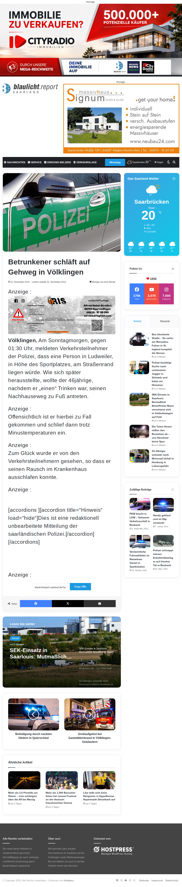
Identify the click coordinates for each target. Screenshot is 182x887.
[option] (62, 652)
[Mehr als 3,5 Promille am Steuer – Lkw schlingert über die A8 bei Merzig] (24, 780)
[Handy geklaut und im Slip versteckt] (163, 505)
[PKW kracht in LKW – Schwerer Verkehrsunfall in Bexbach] (140, 504)
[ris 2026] (61, 332)
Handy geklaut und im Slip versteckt (162, 519)
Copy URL (80, 586)
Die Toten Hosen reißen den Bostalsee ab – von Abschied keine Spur (39, 657)
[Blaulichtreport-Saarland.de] (30, 89)
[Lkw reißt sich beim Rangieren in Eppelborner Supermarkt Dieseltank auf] (99, 780)
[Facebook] (36, 603)
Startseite (144, 880)
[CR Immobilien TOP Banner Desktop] (91, 40)
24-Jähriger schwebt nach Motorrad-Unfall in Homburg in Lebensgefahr (163, 458)
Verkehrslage (86, 162)
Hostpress (69, 880)
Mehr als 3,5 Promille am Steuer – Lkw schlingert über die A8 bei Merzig (23, 796)
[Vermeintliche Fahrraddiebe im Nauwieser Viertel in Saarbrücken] (140, 541)
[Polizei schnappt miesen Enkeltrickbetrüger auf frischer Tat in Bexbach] (163, 541)
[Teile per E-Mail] (100, 603)
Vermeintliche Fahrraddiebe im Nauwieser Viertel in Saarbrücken (139, 559)
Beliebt (137, 321)
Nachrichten (15, 162)
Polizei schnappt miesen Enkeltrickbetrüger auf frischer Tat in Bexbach (163, 558)
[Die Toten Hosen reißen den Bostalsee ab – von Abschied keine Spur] (139, 431)
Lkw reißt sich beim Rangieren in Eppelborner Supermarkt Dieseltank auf (99, 796)
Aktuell (15, 639)
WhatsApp (115, 162)
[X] (68, 603)
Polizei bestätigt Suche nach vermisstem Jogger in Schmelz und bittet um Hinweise (161, 373)
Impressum (157, 880)
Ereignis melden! (59, 162)
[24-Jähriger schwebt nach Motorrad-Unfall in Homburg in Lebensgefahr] (139, 456)
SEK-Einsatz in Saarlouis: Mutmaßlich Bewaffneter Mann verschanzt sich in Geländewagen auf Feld (163, 405)
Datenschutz (171, 880)
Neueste (165, 321)
